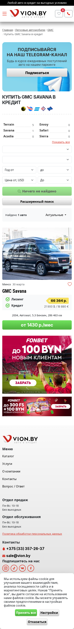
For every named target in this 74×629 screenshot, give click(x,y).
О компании (11, 471)
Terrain (8, 124)
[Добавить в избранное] (70, 284)
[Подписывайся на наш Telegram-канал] (37, 66)
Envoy (43, 124)
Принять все (26, 613)
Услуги (7, 464)
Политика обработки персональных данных (32, 534)
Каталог (8, 456)
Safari (43, 130)
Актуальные (55, 215)
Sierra (43, 136)
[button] (68, 254)
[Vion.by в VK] (22, 568)
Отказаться (37, 622)
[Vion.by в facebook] (30, 568)
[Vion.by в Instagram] (5, 568)
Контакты (9, 479)
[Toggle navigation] (5, 13)
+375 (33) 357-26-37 (25, 548)
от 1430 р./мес (37, 325)
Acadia (8, 136)
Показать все (61, 142)
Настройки (49, 613)
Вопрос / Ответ (13, 486)
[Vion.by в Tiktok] (14, 568)
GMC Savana (14, 291)
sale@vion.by (18, 555)
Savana (8, 130)
